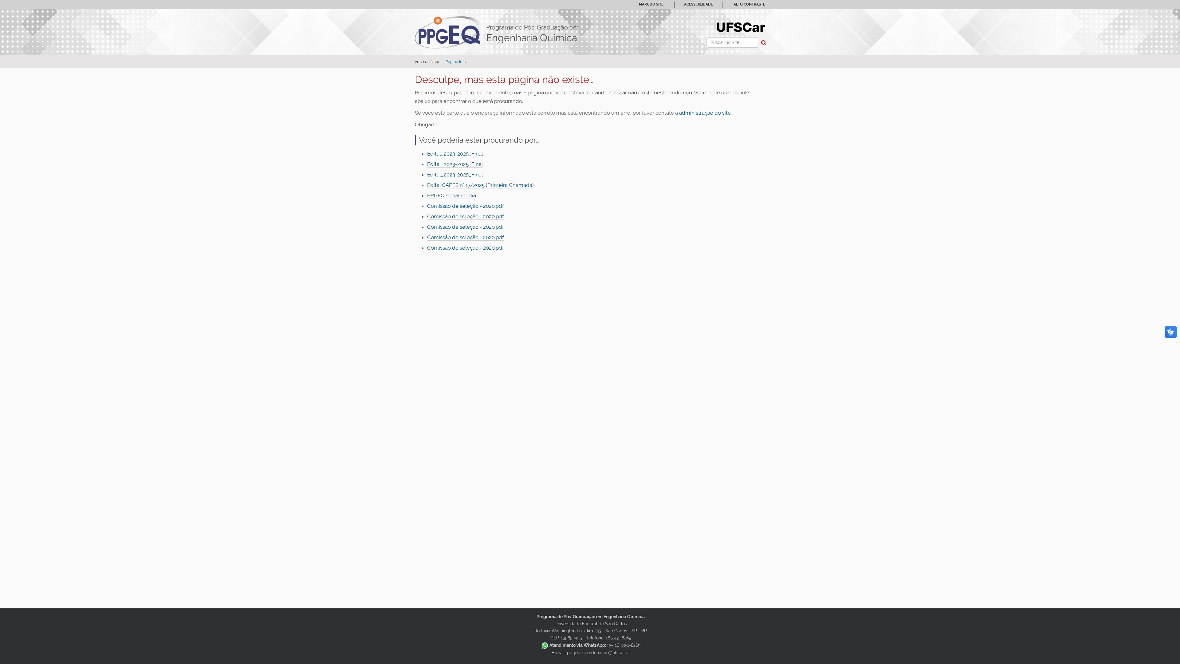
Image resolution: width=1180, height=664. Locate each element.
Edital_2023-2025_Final (455, 154)
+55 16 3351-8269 (594, 645)
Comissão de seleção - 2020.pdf (465, 206)
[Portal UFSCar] (741, 27)
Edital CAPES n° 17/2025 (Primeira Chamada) (480, 185)
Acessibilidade (698, 4)
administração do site (705, 113)
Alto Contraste (749, 4)
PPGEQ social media (451, 195)
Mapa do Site (651, 4)
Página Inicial (458, 61)
